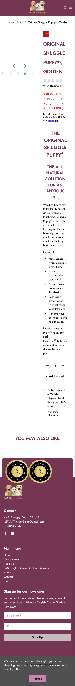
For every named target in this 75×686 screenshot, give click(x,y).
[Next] (24, 66)
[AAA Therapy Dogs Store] (37, 8)
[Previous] (15, 66)
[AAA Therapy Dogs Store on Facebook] (5, 534)
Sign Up (37, 637)
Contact (8, 577)
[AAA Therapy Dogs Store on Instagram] (12, 534)
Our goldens (11, 559)
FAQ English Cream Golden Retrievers (28, 568)
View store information (53, 413)
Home (11, 22)
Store (7, 581)
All (21, 22)
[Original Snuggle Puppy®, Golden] (22, 48)
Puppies (9, 564)
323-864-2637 (12, 526)
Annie (7, 572)
